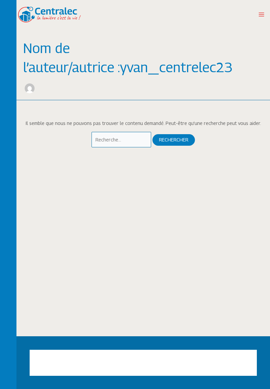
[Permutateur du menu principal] (261, 14)
